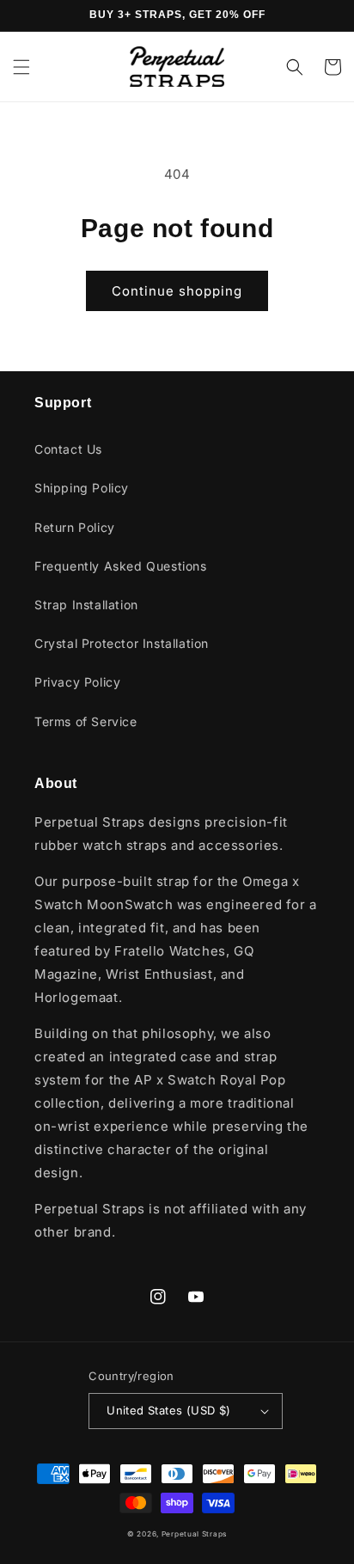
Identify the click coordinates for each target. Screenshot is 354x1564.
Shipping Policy (81, 487)
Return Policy (74, 527)
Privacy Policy (77, 682)
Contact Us (68, 449)
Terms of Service (85, 721)
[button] (21, 67)
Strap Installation (86, 604)
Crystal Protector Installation (121, 643)
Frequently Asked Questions (120, 566)
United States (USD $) (168, 1410)
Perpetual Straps (194, 1534)
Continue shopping (177, 291)
